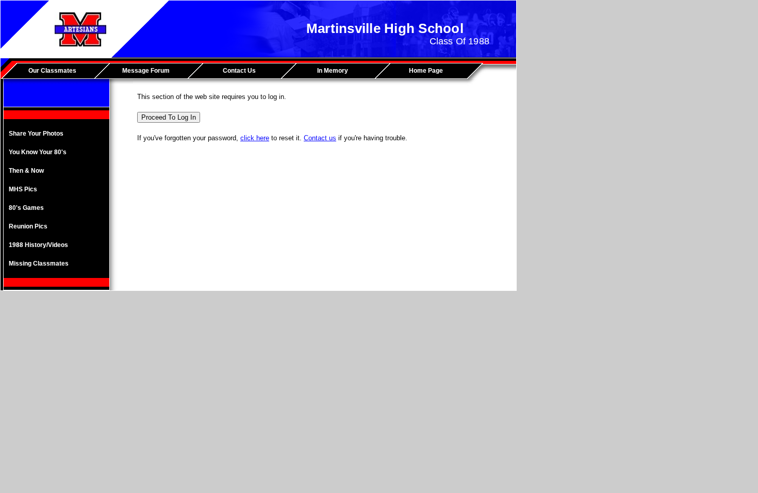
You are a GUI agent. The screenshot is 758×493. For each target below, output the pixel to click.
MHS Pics (23, 189)
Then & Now (26, 170)
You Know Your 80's (38, 152)
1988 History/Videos (38, 245)
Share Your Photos (36, 133)
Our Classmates (52, 70)
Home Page (426, 70)
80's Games (26, 207)
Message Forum (146, 70)
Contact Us (239, 70)
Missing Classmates (39, 263)
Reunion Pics (28, 226)
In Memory (332, 70)
